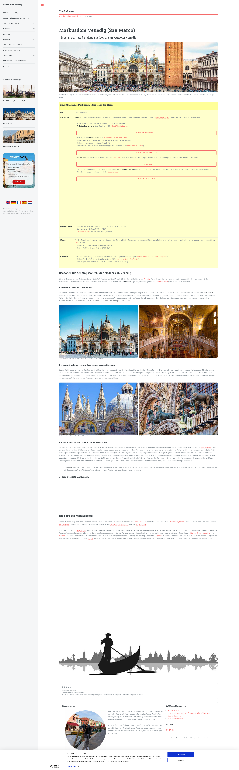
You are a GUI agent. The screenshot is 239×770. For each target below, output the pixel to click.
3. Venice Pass (146, 164)
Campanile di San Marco (119, 524)
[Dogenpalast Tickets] (19, 136)
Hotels (6, 66)
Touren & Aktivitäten (12, 45)
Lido (191, 533)
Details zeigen (71, 766)
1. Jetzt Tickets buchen (146, 133)
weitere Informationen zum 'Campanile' (152, 256)
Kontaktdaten (173, 710)
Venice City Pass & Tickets (14, 61)
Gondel (90, 538)
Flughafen (158, 536)
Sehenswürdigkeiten (74, 16)
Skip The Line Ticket (162, 117)
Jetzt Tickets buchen (120, 126)
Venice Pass (117, 157)
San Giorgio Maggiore (202, 533)
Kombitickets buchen (135, 146)
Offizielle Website (83, 231)
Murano (62, 536)
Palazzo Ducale (206, 447)
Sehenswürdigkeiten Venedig (16, 18)
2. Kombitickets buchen (146, 152)
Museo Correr (141, 524)
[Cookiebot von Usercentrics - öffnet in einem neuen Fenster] (54, 766)
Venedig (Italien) (10, 13)
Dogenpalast (113, 172)
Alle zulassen (181, 754)
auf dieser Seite (25, 213)
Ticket (77, 243)
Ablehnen (181, 760)
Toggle (42, 5)
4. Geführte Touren (146, 179)
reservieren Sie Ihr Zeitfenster (115, 138)
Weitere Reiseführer (175, 718)
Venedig (62, 16)
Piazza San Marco (161, 281)
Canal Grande (139, 522)
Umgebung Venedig (11, 50)
